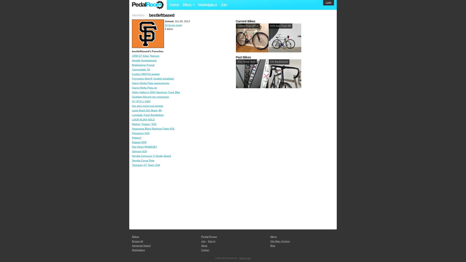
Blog (272, 245)
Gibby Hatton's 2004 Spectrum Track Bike (156, 92)
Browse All (137, 241)
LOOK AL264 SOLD (143, 119)
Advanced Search (141, 245)
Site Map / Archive (280, 241)
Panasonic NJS (140, 133)
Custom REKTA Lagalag (146, 74)
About (204, 245)
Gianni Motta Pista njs (144, 87)
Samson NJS (139, 151)
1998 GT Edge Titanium (145, 55)
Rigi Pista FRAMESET (144, 146)
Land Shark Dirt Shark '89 (147, 110)
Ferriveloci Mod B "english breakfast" (153, 78)
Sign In (211, 241)
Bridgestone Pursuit (143, 64)
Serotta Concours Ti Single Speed (151, 155)
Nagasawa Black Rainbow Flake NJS (153, 128)
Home (174, 5)
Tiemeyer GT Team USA (146, 165)
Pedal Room (148, 5)
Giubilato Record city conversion (150, 96)
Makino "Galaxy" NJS (144, 124)
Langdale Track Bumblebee (148, 115)
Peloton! (136, 137)
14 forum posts (173, 25)
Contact (205, 250)
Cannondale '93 (141, 69)
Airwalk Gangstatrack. (144, 60)
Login (328, 2)
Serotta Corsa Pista (143, 160)
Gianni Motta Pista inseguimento (150, 83)
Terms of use (245, 258)
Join (224, 5)
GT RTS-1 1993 (141, 101)
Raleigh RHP (139, 142)
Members (138, 15)
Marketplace (207, 5)
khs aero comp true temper (147, 105)
